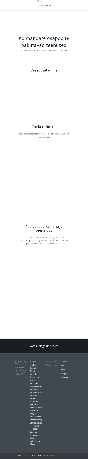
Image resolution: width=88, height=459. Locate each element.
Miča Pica (20, 202)
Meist (32, 398)
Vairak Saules (32, 165)
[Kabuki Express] (20, 262)
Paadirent (34, 401)
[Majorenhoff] (56, 175)
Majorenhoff (56, 184)
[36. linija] (67, 155)
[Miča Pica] (20, 193)
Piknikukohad (36, 407)
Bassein (33, 368)
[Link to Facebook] (61, 455)
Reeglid (33, 413)
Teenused (34, 426)
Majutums (34, 395)
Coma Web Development (22, 456)
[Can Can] (20, 175)
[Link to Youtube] (71, 455)
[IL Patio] (44, 175)
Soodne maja (35, 416)
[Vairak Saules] (32, 155)
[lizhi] (59, 95)
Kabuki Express (20, 271)
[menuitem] (34, 455)
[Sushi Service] (32, 193)
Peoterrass (35, 404)
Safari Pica (32, 271)
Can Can (20, 184)
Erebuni (67, 184)
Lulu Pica (20, 164)
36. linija (67, 164)
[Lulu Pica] (20, 155)
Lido (55, 164)
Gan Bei (44, 164)
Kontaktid (34, 389)
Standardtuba (36, 423)
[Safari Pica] (32, 262)
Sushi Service (32, 202)
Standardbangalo (37, 419)
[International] (56, 262)
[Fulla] (32, 175)
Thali (44, 271)
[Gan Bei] (44, 155)
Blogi (32, 371)
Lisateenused (36, 392)
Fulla (32, 184)
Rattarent (34, 410)
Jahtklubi (34, 383)
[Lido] (56, 155)
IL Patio (43, 184)
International (56, 271)
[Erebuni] (67, 175)
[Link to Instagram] (65, 455)
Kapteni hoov (36, 386)
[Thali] (44, 262)
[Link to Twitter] (68, 455)
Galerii (33, 374)
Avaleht (33, 365)
